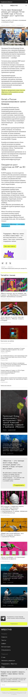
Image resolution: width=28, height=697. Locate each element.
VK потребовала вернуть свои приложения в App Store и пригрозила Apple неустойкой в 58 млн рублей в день (14, 357)
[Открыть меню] (26, 5)
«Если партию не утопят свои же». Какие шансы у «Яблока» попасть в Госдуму (12, 318)
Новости (4, 637)
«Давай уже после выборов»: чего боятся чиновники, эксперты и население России (12, 535)
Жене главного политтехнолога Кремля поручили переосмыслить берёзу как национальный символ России (14, 379)
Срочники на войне (7, 341)
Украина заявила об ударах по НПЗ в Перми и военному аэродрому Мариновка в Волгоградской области (12, 372)
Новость (13, 25)
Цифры (3, 643)
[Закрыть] (26, 2)
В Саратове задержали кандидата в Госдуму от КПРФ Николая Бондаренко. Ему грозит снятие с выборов (13, 350)
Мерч (3, 667)
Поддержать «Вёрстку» (9, 664)
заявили (8, 173)
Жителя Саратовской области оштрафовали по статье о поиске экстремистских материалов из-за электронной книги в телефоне (14, 364)
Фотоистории (5, 647)
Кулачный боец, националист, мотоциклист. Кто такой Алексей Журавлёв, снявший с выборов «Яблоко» (14, 421)
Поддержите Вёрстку (6, 2)
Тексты (9, 322)
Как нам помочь (9, 246)
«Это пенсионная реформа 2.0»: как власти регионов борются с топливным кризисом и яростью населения (13, 600)
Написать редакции (8, 661)
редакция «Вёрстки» (5, 25)
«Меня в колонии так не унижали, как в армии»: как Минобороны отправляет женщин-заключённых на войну (14, 295)
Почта (3, 685)
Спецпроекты (6, 650)
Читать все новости (6, 385)
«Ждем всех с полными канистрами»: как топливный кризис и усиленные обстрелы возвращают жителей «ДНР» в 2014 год (13, 576)
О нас (3, 657)
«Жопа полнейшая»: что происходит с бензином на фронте (13, 558)
